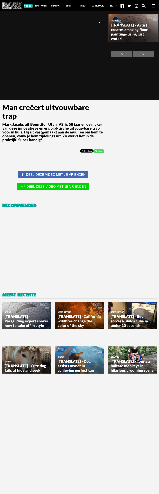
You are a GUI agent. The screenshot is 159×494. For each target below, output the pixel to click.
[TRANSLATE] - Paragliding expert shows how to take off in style (26, 321)
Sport (8, 312)
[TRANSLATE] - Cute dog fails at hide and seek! (25, 367)
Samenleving (64, 312)
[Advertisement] (132, 123)
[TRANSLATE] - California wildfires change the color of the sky (79, 321)
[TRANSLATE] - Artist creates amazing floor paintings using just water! (129, 32)
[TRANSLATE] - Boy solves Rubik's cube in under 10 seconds (129, 321)
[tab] (41, 5)
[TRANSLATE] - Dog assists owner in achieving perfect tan (76, 365)
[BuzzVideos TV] (17, 6)
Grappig (115, 357)
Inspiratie (116, 21)
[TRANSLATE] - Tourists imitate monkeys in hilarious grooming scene (132, 365)
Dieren (8, 361)
